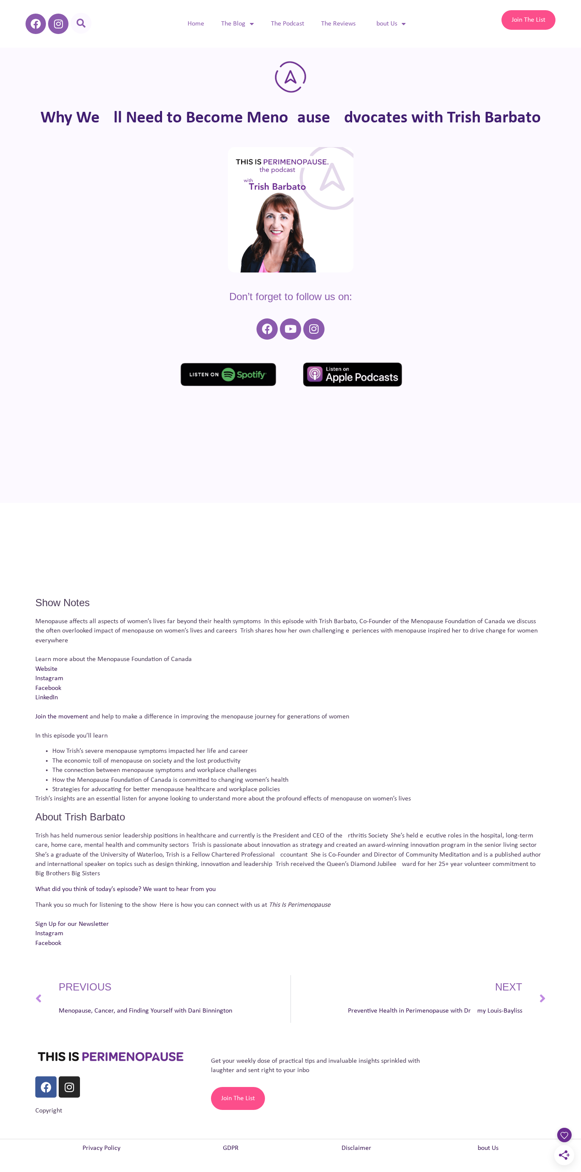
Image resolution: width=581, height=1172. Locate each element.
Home (196, 23)
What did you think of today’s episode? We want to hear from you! (126, 889)
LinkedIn (46, 697)
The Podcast (287, 23)
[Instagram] (58, 24)
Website (46, 669)
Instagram (49, 678)
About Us (385, 23)
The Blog (233, 23)
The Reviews (338, 23)
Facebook (48, 688)
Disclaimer (356, 1148)
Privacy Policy (101, 1148)
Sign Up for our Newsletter (72, 924)
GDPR (231, 1148)
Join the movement (61, 716)
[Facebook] (36, 24)
